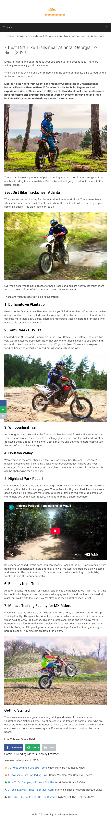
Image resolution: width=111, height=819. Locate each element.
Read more (99, 36)
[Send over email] (3, 409)
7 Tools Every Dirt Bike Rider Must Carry (31, 789)
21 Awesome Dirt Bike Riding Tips (27, 775)
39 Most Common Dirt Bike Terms (27, 767)
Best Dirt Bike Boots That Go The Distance (32, 797)
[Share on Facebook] (3, 403)
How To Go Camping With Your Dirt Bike (31, 782)
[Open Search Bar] (106, 27)
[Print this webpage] (3, 416)
